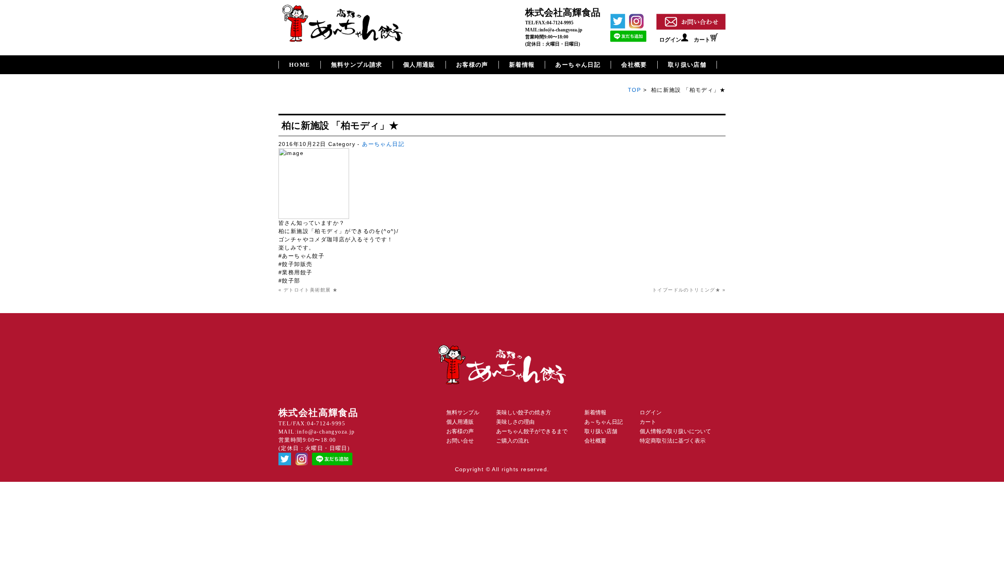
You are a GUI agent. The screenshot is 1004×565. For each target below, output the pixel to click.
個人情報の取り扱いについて (675, 431)
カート (702, 40)
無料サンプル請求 (356, 65)
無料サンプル (462, 413)
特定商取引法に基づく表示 (673, 441)
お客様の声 (472, 65)
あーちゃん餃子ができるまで (531, 431)
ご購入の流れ (512, 441)
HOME (299, 65)
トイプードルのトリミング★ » (689, 290)
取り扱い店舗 (687, 65)
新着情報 (522, 65)
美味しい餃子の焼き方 (523, 413)
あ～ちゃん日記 (603, 422)
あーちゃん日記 (577, 65)
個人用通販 (419, 65)
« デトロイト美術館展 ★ (308, 290)
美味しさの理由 (515, 422)
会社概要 (634, 65)
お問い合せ (460, 441)
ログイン (670, 40)
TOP (634, 90)
